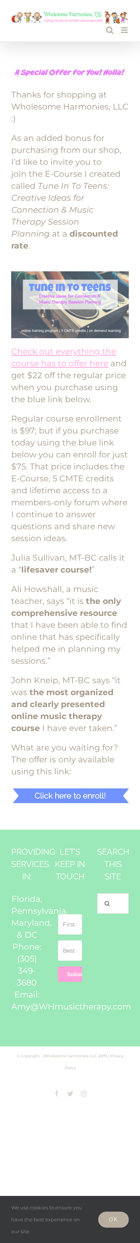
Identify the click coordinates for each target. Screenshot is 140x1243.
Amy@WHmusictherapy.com (71, 1007)
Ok (113, 1219)
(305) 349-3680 (27, 971)
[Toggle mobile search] (109, 30)
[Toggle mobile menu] (125, 30)
